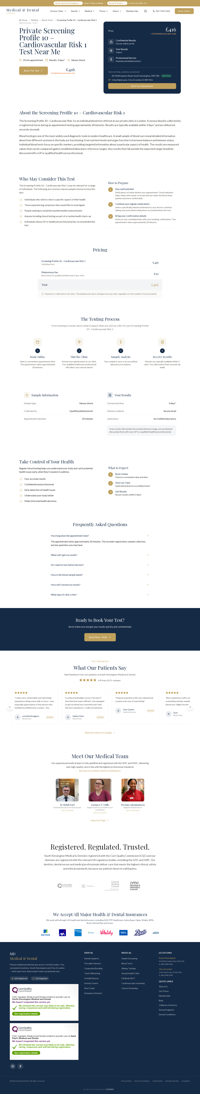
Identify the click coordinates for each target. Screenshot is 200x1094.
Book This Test (31, 70)
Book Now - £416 (98, 637)
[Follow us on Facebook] (20, 1066)
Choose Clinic (56, 11)
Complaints (185, 1081)
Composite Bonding (93, 968)
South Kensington (167, 958)
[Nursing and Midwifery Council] (135, 886)
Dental (74, 11)
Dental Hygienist (166, 1010)
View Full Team (98, 820)
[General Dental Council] (88, 886)
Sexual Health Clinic (131, 973)
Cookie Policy (157, 1081)
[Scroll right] (190, 707)
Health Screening (129, 958)
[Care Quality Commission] (65, 886)
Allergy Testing (129, 968)
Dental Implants (91, 958)
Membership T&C (172, 1081)
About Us (163, 986)
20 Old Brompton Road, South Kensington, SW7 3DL (136, 76)
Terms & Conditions (142, 1081)
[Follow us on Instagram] (13, 1066)
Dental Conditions (167, 1014)
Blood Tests (47, 20)
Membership (132, 11)
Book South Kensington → (68, 3)
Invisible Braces (91, 978)
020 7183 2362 (167, 964)
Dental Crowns (91, 983)
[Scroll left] (10, 707)
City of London (165, 969)
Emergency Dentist (93, 993)
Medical (88, 11)
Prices (102, 11)
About (116, 11)
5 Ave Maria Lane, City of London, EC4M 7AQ (132, 80)
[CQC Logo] (22, 992)
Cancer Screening (130, 988)
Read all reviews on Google (98, 732)
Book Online (184, 11)
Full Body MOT (128, 978)
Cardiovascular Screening (133, 983)
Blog (161, 1000)
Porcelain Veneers (92, 963)
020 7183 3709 (167, 975)
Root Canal (89, 988)
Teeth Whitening (92, 973)
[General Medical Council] (112, 886)
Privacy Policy (126, 1081)
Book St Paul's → (117, 3)
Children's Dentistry (168, 1005)
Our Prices (164, 991)
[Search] (145, 11)
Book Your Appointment (142, 86)
